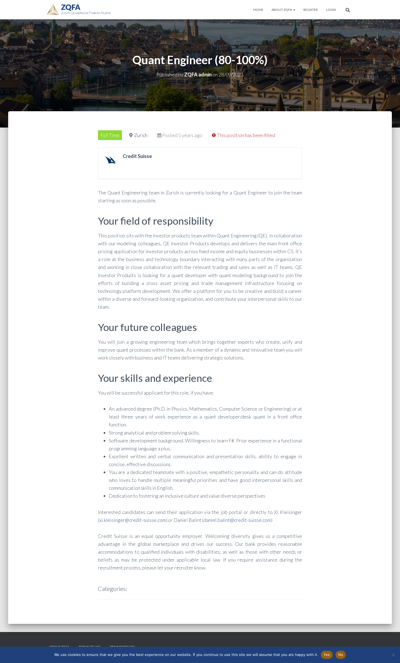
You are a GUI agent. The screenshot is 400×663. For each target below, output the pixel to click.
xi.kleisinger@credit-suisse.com (132, 520)
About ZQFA (282, 10)
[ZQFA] (78, 10)
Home (258, 10)
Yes (327, 654)
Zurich (140, 135)
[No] (393, 655)
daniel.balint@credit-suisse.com (237, 520)
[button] (294, 10)
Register (310, 10)
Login (331, 10)
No (340, 654)
